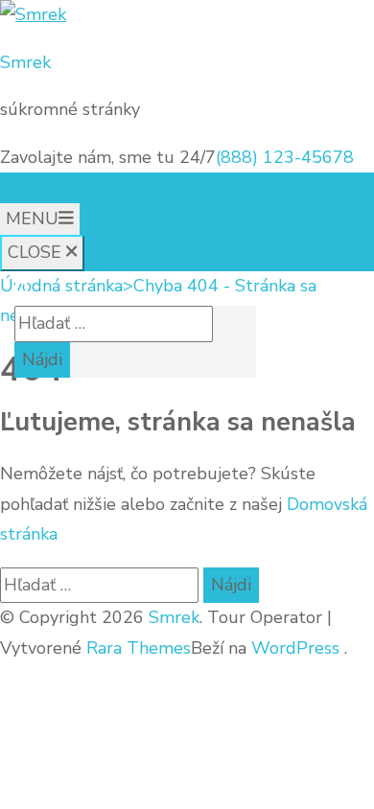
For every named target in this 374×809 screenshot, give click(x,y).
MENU (32, 218)
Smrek (25, 62)
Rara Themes (138, 647)
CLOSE (37, 252)
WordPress (295, 647)
